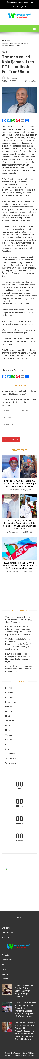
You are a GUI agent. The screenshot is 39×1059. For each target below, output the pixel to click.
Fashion (8, 707)
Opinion (8, 735)
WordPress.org (8, 937)
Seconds (19, 841)
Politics (5, 52)
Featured (9, 711)
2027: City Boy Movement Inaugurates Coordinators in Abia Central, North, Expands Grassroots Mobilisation (19, 524)
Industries (9, 721)
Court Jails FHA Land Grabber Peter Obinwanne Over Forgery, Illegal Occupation (18, 619)
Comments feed (9, 932)
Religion (8, 744)
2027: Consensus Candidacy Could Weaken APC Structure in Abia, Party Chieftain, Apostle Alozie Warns (19, 565)
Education (9, 697)
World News (10, 763)
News (7, 730)
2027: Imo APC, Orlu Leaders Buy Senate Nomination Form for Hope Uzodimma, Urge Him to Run (19, 483)
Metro (7, 725)
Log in (4, 923)
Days (20, 789)
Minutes (19, 823)
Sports (8, 749)
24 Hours (19, 806)
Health (8, 716)
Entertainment (11, 702)
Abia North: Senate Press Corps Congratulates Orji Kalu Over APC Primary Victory (19, 668)
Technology (10, 754)
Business (9, 688)
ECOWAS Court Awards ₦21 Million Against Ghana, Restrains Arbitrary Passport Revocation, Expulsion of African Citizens (25, 1010)
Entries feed (7, 928)
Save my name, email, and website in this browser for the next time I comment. (19, 402)
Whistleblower (11, 758)
